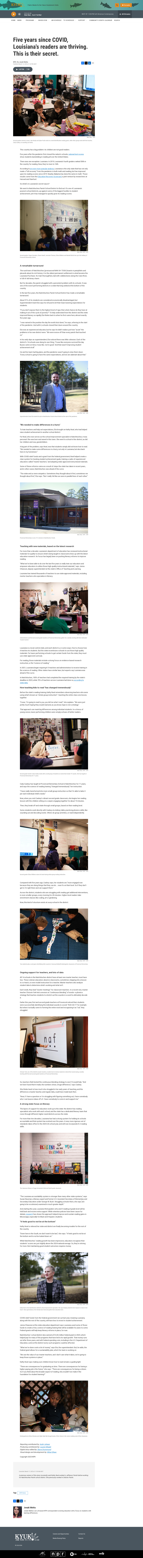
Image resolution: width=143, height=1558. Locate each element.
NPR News (22, 1493)
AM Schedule (56, 20)
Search (117, 20)
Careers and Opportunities (61, 1534)
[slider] (22, 14)
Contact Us (81, 1534)
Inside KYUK (42, 20)
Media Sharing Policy (59, 1538)
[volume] (19, 14)
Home (13, 20)
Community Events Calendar (100, 20)
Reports (80, 1538)
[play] (13, 14)
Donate (127, 5)
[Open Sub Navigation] (23, 20)
